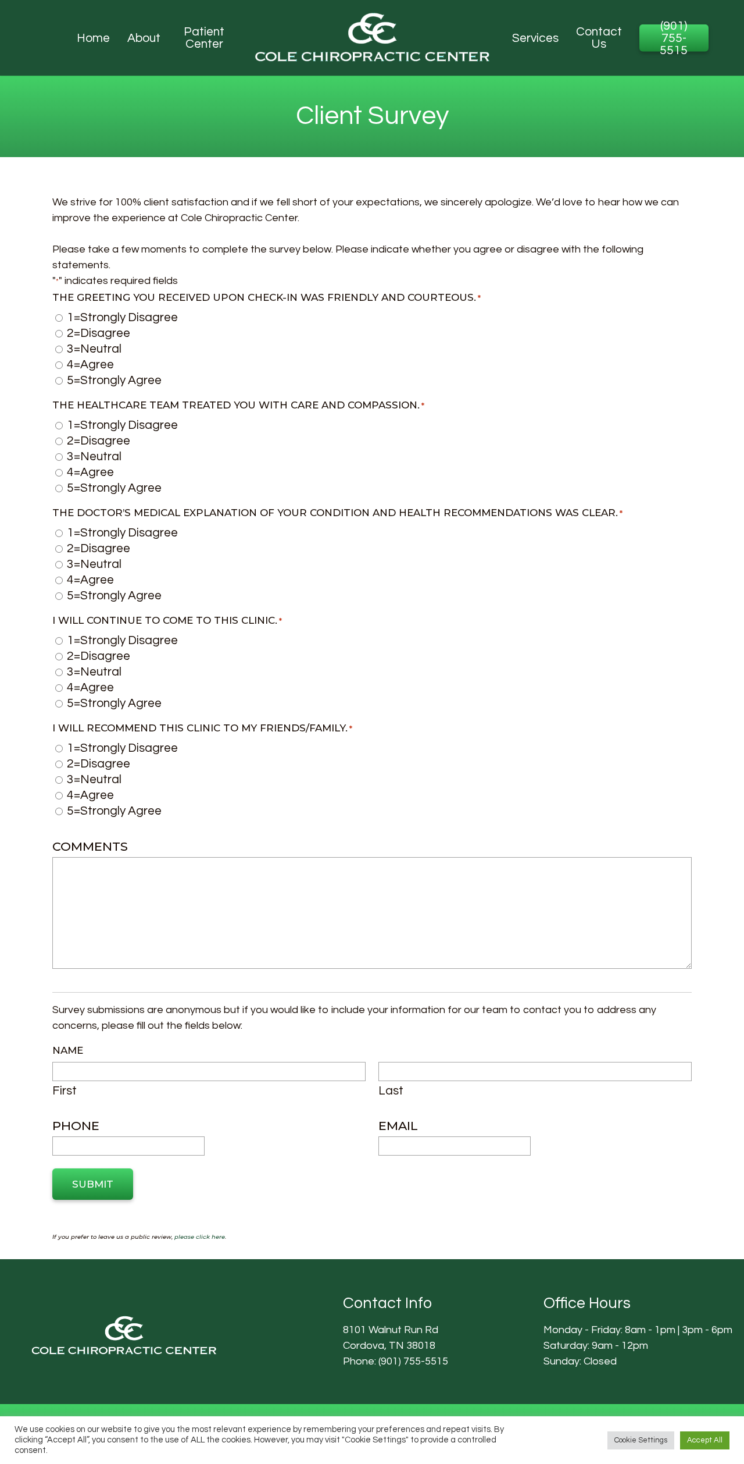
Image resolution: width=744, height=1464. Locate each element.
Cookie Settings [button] (640, 1440)
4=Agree (90, 364)
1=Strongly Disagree (122, 317)
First (64, 1091)
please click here (199, 1237)
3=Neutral (94, 349)
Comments (90, 847)
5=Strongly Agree (114, 380)
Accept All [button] (704, 1440)
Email (398, 1126)
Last (390, 1091)
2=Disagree (98, 333)
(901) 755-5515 (413, 1361)
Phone (75, 1126)
